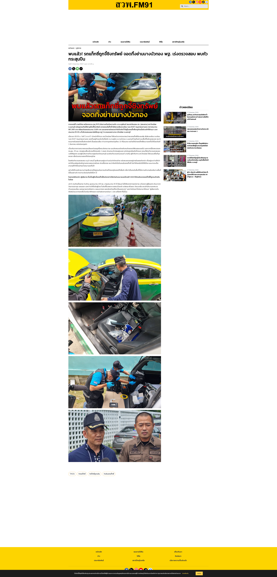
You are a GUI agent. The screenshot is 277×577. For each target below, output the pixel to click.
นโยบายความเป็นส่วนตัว (178, 560)
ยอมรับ (199, 573)
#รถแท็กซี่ (81, 474)
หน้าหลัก (99, 552)
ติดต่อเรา (178, 556)
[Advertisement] (138, 25)
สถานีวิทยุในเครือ (138, 560)
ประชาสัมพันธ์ (99, 560)
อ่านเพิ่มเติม (185, 573)
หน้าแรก (71, 48)
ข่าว (98, 556)
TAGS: (72, 474)
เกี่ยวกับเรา (178, 552)
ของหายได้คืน (138, 552)
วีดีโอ (138, 556)
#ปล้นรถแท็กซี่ (109, 474)
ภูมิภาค (78, 48)
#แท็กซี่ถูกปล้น (94, 474)
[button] (110, 42)
